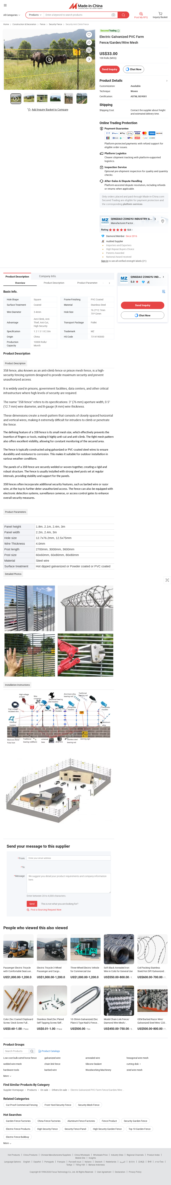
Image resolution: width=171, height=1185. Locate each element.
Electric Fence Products (18, 1128)
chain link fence (52, 1063)
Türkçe (69, 1164)
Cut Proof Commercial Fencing (22, 1104)
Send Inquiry (109, 69)
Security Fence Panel (75, 1128)
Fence (42, 24)
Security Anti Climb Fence (77, 24)
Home (6, 24)
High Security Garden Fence (107, 1128)
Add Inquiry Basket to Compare (50, 109)
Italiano (88, 1161)
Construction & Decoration (24, 24)
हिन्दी (149, 1161)
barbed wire (50, 1069)
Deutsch (98, 1161)
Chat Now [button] (135, 69)
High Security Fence (47, 1128)
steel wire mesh (134, 1069)
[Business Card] (163, 291)
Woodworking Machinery (98, 1069)
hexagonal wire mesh (137, 1057)
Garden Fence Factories (18, 1120)
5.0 (133, 281)
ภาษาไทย (159, 1161)
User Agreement (104, 1171)
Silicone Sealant (94, 1063)
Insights (92, 1157)
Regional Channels (135, 1154)
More (6, 1143)
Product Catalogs (50, 1051)
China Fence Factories (49, 1120)
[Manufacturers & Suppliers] (85, 6)
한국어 (132, 1161)
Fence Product (109, 1120)
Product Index (153, 1154)
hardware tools (11, 1069)
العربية (122, 1161)
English (26, 1161)
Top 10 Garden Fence (139, 1128)
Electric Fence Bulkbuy (17, 1136)
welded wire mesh (12, 1063)
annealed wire (93, 1057)
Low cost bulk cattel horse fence (20, 1057)
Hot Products (14, 1154)
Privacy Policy (135, 1171)
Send (32, 903)
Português (49, 1161)
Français (61, 1161)
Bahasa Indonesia (97, 1164)
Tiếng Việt (80, 1164)
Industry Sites (117, 1154)
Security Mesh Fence (88, 1104)
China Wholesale (82, 1154)
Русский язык (75, 1161)
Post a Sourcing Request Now (44, 909)
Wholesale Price (100, 1154)
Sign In (104, 260)
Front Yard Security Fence (58, 1104)
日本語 (141, 1161)
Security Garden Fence (135, 1120)
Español (37, 1161)
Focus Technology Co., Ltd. (63, 1171)
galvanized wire (52, 1057)
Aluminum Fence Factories (81, 1120)
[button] (103, 283)
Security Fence (55, 24)
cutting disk (133, 1063)
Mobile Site (80, 1157)
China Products (30, 1154)
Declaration (120, 1171)
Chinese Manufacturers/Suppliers (56, 1154)
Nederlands (111, 1161)
